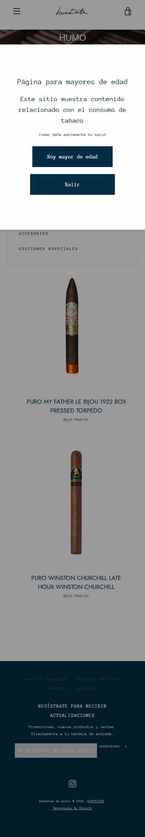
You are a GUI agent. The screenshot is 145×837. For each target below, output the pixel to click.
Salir (72, 184)
